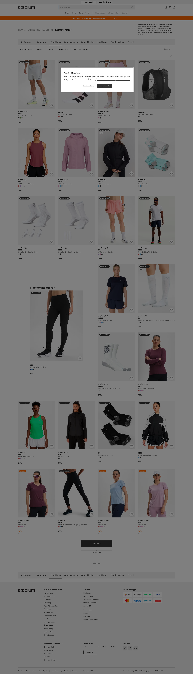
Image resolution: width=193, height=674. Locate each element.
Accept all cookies (105, 86)
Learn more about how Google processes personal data (113, 80)
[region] (97, 79)
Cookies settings (88, 86)
